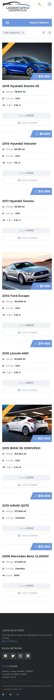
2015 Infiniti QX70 (15, 505)
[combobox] (13, 32)
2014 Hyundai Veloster (19, 143)
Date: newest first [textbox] (12, 32)
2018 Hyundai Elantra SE (20, 86)
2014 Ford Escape (15, 296)
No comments (11, 641)
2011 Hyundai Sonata (18, 201)
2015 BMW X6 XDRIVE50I (21, 448)
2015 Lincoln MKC (15, 353)
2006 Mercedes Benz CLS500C (25, 556)
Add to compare (29, 123)
